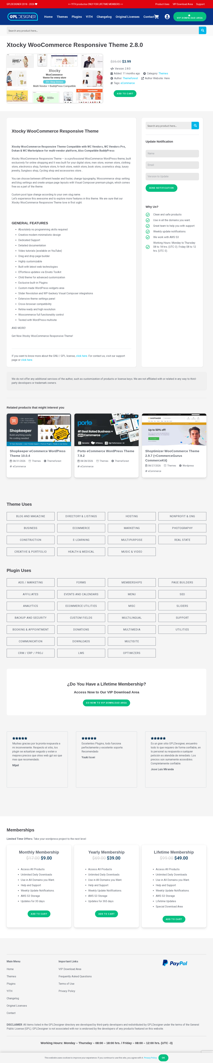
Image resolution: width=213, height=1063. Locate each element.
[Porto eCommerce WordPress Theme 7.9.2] (106, 430)
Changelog (13, 998)
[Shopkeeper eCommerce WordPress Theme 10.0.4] (39, 430)
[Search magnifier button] (202, 30)
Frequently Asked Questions (75, 976)
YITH (9, 991)
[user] (167, 16)
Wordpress (188, 465)
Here (167, 78)
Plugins (11, 983)
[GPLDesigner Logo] (23, 17)
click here (81, 355)
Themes (163, 73)
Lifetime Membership (174, 852)
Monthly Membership (39, 852)
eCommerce (128, 83)
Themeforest (130, 78)
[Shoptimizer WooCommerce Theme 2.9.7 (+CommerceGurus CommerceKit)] (174, 430)
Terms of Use (66, 983)
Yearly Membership (106, 852)
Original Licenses (17, 1005)
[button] (39, 913)
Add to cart (125, 93)
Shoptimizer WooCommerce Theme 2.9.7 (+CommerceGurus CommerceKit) (172, 455)
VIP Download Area (70, 969)
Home (10, 969)
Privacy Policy (67, 991)
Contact (11, 1013)
